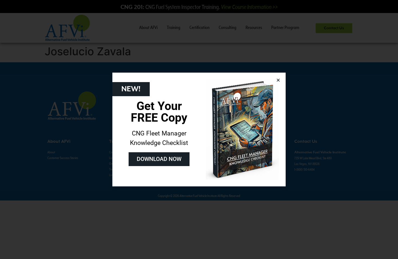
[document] (199, 129)
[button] (278, 80)
